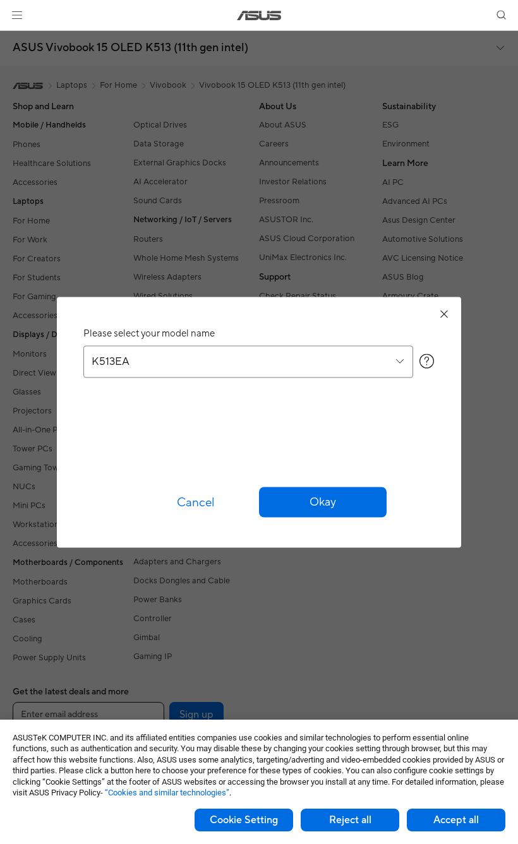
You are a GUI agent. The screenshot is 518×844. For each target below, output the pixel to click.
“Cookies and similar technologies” (167, 792)
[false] (323, 502)
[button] (17, 15)
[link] (259, 15)
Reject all (350, 820)
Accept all (456, 820)
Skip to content (15, 39)
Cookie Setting (244, 820)
